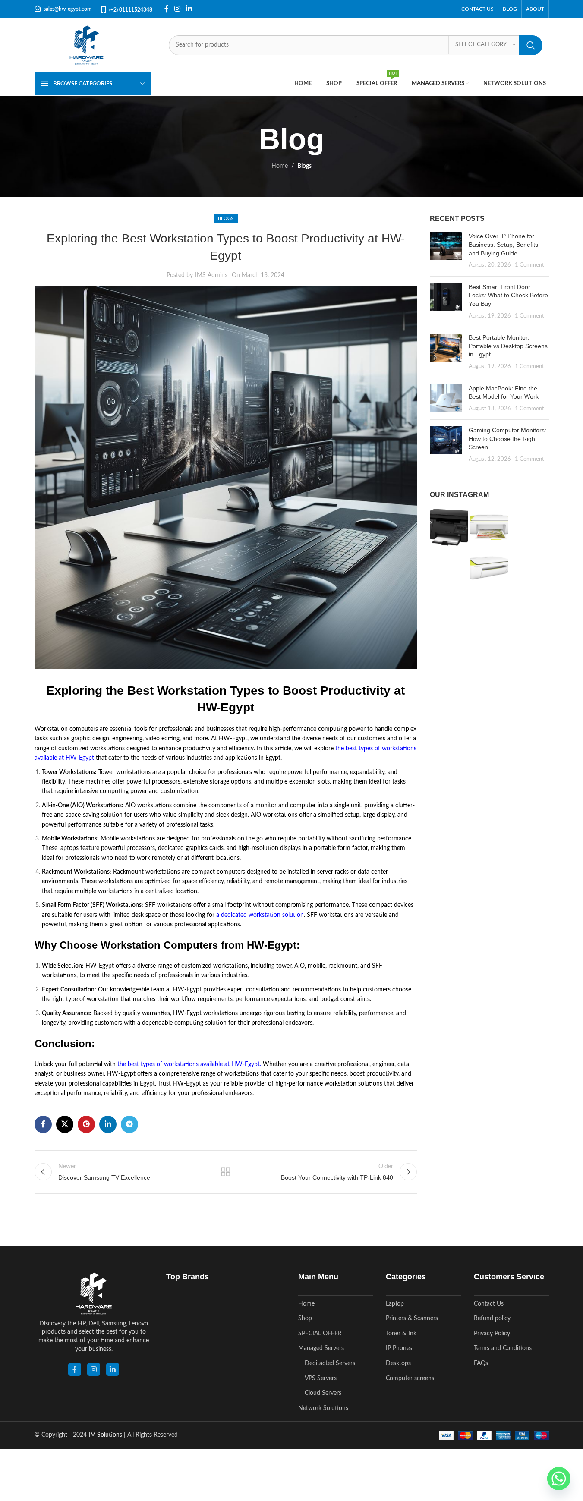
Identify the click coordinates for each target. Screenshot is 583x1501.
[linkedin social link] (112, 1369)
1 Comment (529, 264)
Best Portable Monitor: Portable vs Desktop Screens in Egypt (508, 346)
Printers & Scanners (412, 1318)
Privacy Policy (492, 1334)
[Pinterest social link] (86, 1124)
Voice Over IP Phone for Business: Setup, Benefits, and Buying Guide (504, 244)
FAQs (481, 1363)
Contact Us (489, 1304)
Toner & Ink (401, 1334)
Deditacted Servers (330, 1363)
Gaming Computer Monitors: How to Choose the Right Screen (507, 438)
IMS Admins (211, 275)
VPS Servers (321, 1378)
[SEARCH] (530, 45)
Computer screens (410, 1378)
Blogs (304, 166)
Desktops (398, 1363)
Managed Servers (321, 1348)
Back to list (225, 1171)
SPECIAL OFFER (320, 1334)
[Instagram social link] (177, 9)
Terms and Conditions (503, 1348)
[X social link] (64, 1124)
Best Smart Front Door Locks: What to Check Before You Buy (508, 295)
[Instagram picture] (449, 527)
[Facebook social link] (166, 9)
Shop (305, 1318)
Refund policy (492, 1318)
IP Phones (399, 1348)
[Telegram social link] (129, 1124)
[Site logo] (87, 45)
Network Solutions (323, 1408)
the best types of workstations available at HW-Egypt (188, 1064)
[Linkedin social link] (189, 9)
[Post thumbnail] (446, 250)
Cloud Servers (323, 1393)
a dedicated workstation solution (260, 915)
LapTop (395, 1304)
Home (279, 166)
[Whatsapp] (558, 1478)
